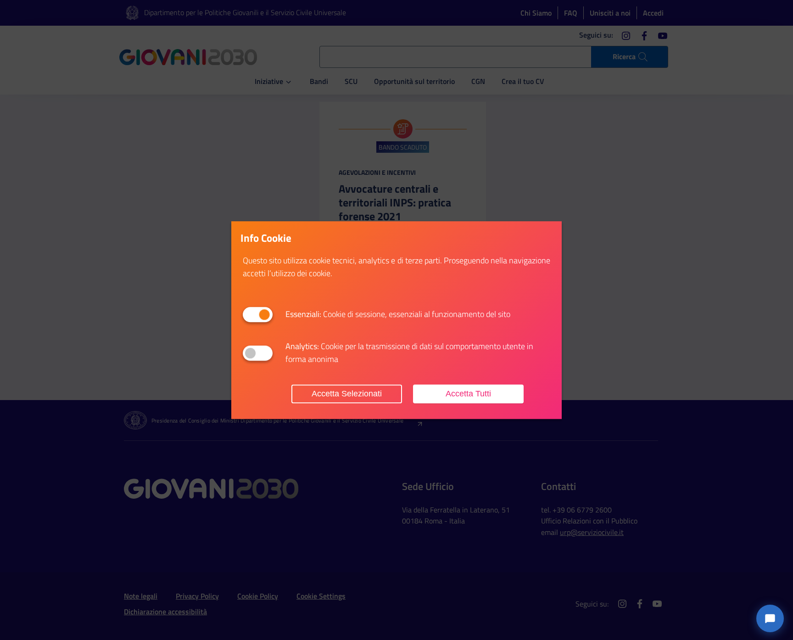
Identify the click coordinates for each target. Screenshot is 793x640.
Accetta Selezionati (347, 393)
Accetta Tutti (468, 393)
